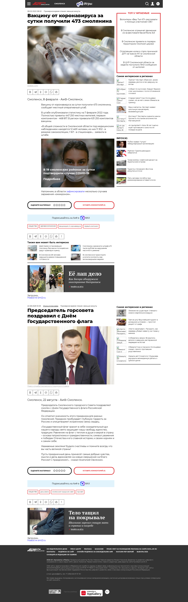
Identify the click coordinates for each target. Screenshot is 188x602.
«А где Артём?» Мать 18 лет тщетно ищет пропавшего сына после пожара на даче (143, 127)
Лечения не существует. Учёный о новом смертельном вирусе (142, 312)
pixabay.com (32, 86)
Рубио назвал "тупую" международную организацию (141, 143)
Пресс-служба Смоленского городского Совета (48, 386)
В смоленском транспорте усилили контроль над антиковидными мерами (94, 257)
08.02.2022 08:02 (34, 11)
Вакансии (99, 549)
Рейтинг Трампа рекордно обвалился (139, 152)
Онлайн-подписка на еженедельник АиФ (95, 552)
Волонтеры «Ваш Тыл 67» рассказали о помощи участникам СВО (138, 20)
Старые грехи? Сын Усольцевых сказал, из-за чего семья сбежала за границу (143, 100)
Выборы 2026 (142, 552)
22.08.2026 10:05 (34, 306)
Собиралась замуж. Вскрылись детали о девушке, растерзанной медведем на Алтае (142, 340)
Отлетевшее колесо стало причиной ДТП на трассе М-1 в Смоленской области (138, 53)
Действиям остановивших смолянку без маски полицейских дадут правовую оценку (53, 248)
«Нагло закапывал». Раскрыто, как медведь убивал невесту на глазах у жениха (143, 331)
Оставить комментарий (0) (94, 205)
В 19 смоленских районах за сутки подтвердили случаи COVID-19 (69, 171)
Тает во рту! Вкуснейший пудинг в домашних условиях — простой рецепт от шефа (143, 322)
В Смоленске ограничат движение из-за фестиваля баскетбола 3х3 (138, 31)
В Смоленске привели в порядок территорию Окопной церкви (139, 42)
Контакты (51, 552)
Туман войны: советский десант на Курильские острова (142, 161)
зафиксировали (75, 191)
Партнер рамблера (70, 591)
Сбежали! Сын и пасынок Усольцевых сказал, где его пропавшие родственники (144, 349)
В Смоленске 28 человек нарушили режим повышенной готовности (52, 257)
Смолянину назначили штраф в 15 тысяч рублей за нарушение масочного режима (97, 248)
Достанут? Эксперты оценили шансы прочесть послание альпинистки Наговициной (144, 118)
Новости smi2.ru (36, 297)
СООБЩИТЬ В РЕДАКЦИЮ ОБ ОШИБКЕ (62, 555)
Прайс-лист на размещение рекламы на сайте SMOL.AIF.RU (132, 549)
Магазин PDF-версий (125, 552)
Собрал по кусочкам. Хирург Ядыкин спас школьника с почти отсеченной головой (144, 91)
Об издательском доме (57, 549)
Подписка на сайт (66, 552)
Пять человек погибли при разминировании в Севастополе (142, 179)
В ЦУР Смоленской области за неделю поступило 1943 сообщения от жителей (139, 64)
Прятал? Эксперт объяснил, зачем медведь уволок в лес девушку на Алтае (143, 82)
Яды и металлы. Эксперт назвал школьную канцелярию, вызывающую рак (142, 109)
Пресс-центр (75, 549)
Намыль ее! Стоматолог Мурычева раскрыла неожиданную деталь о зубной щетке (143, 358)
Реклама (88, 549)
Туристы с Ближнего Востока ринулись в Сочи (140, 170)
